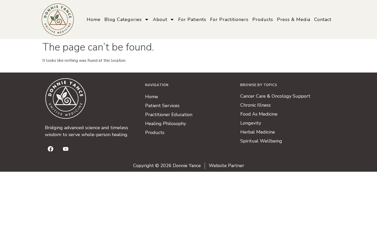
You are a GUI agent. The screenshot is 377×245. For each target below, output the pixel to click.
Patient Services (162, 106)
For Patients (192, 19)
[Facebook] (50, 149)
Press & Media (293, 19)
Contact (322, 19)
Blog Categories (123, 19)
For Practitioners (229, 19)
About (160, 19)
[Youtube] (65, 149)
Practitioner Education (168, 114)
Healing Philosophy (165, 123)
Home (94, 19)
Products (262, 19)
